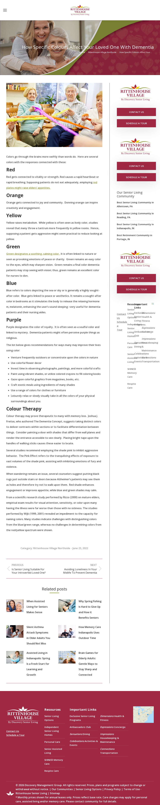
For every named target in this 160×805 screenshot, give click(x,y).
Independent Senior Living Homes (51, 730)
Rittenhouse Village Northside (51, 548)
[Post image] (14, 605)
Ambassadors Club (80, 727)
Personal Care (52, 741)
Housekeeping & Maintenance (150, 344)
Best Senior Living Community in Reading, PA (135, 215)
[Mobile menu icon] (5, 10)
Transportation (150, 359)
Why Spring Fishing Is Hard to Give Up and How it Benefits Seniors (90, 609)
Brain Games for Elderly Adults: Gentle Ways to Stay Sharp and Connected (88, 663)
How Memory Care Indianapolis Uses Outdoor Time (90, 632)
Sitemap (55, 793)
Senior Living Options (51, 717)
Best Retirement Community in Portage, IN (134, 237)
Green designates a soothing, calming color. (33, 254)
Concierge (148, 329)
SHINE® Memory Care (53, 761)
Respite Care (131, 385)
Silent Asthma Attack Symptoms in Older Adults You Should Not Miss (38, 635)
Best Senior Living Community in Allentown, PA (135, 204)
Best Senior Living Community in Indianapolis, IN (135, 226)
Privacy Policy (112, 789)
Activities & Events (141, 357)
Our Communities (62, 789)
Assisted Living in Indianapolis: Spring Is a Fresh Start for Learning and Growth (38, 663)
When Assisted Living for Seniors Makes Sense (37, 607)
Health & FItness (148, 316)
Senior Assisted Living (53, 750)
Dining (140, 344)
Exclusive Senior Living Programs (139, 318)
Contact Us (12, 731)
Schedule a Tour (15, 735)
